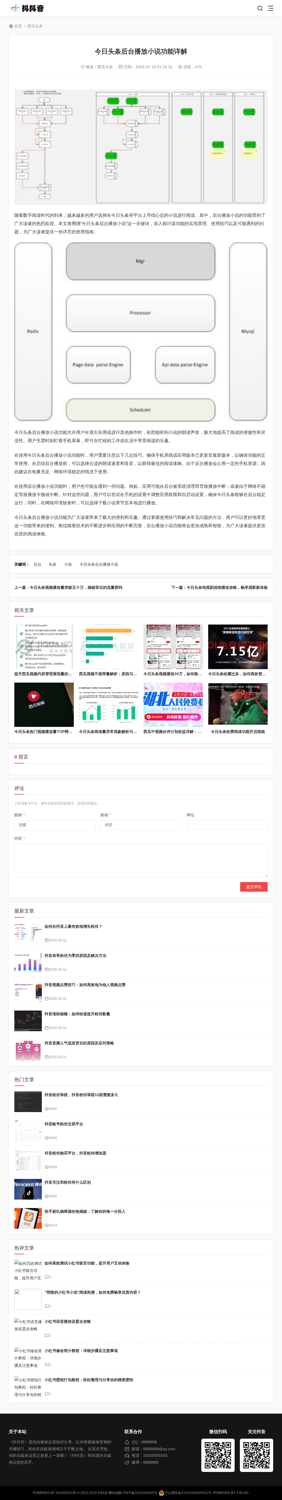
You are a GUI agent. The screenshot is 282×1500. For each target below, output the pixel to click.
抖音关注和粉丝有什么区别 (68, 1182)
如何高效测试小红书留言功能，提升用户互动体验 (87, 1263)
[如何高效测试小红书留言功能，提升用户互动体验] (28, 1270)
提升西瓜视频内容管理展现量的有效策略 (49, 674)
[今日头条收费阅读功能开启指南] (238, 705)
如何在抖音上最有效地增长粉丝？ (73, 926)
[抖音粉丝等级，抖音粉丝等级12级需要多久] (28, 1101)
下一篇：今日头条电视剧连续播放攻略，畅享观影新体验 (219, 587)
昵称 (19, 815)
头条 (52, 564)
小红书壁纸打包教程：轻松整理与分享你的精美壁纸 (89, 1380)
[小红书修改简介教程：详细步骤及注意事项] (28, 1357)
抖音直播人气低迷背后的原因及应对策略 (79, 1043)
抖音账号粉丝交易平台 (64, 1124)
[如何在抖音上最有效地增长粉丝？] (28, 933)
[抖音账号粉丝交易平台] (28, 1131)
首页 (18, 26)
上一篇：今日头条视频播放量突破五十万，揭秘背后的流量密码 (68, 587)
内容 (19, 838)
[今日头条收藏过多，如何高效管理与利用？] (238, 647)
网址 (190, 815)
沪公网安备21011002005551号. (188, 1493)
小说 (68, 564)
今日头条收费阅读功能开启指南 (238, 731)
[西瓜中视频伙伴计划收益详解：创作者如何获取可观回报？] (173, 705)
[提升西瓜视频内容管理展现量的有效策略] (44, 647)
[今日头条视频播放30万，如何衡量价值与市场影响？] (173, 647)
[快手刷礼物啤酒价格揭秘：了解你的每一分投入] (28, 1218)
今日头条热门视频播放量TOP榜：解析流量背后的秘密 (60, 731)
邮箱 (106, 815)
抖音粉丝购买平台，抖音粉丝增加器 (75, 1153)
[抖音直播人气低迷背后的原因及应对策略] (28, 1050)
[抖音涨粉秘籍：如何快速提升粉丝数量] (28, 1021)
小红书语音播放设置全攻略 (68, 1321)
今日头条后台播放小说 (99, 564)
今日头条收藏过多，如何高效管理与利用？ (244, 674)
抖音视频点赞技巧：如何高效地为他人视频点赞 (85, 984)
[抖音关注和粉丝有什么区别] (28, 1189)
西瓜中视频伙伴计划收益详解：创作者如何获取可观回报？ (193, 731)
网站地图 (115, 1493)
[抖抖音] (28, 8)
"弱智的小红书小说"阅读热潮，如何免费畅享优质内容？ (93, 1292)
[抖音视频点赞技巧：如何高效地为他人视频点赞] (28, 991)
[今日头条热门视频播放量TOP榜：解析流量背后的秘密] (44, 705)
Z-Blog (242, 1493)
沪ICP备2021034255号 (140, 1493)
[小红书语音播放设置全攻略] (28, 1328)
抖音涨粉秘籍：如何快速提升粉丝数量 (77, 1014)
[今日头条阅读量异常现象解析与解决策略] (109, 705)
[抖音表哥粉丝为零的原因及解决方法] (28, 962)
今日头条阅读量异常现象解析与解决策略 (113, 731)
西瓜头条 (35, 26)
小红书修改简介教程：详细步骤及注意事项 (81, 1350)
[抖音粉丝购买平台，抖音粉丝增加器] (28, 1160)
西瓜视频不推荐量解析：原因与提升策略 (113, 674)
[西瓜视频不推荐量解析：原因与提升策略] (109, 647)
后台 (37, 564)
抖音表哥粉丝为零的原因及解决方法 (75, 955)
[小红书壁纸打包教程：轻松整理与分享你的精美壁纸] (28, 1386)
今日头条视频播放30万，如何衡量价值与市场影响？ (188, 674)
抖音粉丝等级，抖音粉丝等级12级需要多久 (81, 1095)
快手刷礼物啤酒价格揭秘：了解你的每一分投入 (85, 1211)
